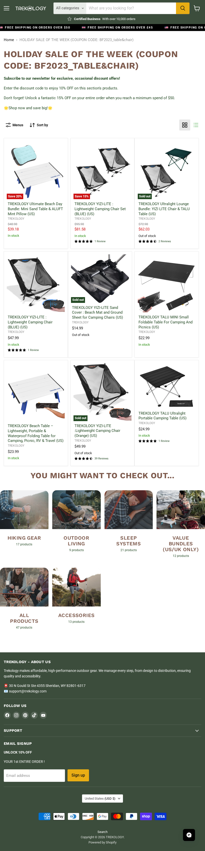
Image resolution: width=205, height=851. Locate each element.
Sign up (78, 775)
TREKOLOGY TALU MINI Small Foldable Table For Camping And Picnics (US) (165, 322)
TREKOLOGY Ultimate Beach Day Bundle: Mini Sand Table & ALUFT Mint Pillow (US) (35, 209)
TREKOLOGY (16, 218)
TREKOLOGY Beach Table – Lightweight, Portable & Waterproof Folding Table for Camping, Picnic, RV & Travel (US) (36, 433)
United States (100, 798)
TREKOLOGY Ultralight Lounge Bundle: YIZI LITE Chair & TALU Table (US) (164, 209)
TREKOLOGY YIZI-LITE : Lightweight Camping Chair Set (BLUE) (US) (100, 209)
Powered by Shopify (102, 842)
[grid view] (184, 125)
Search (103, 832)
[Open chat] (189, 835)
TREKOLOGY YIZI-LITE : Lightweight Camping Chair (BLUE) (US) (30, 322)
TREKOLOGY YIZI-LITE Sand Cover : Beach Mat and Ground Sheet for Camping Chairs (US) (97, 312)
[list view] (195, 125)
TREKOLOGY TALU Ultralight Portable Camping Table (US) (162, 416)
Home (9, 40)
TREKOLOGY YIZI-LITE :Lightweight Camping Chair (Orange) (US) (97, 431)
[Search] (183, 8)
